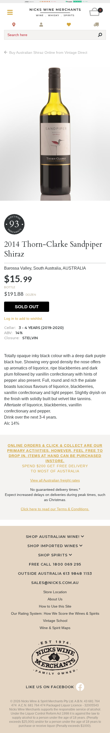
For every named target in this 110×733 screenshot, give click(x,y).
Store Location (55, 592)
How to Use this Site (55, 606)
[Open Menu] (12, 12)
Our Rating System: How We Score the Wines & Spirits (55, 613)
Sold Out (27, 306)
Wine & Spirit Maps (55, 628)
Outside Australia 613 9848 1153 (55, 573)
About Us (55, 599)
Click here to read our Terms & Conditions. (55, 509)
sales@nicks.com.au (55, 582)
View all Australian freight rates (55, 480)
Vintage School (55, 621)
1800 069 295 (67, 564)
